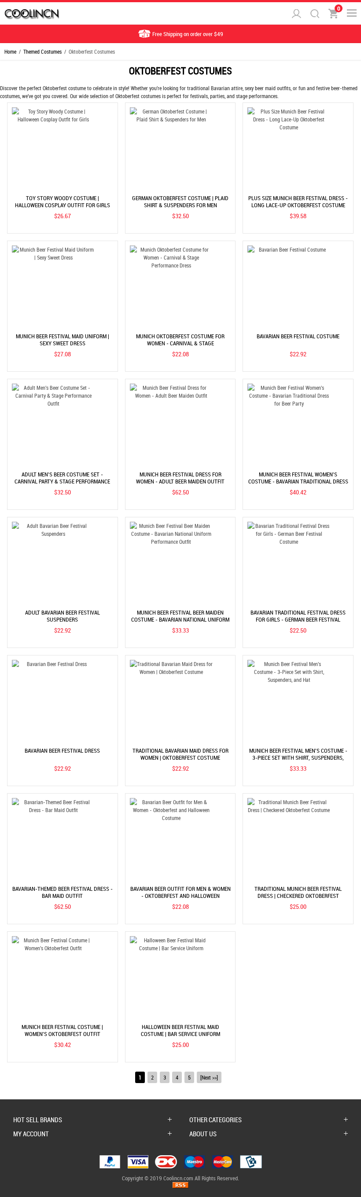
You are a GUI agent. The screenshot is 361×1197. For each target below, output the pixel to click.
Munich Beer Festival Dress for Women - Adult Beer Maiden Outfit (180, 477)
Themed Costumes (42, 51)
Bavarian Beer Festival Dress (62, 750)
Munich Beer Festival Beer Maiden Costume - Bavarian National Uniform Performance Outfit (180, 619)
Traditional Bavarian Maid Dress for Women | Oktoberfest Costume (180, 754)
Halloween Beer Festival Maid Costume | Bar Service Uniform (180, 1030)
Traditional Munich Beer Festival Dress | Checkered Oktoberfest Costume (298, 896)
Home (10, 51)
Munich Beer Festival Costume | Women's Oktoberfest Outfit (62, 1030)
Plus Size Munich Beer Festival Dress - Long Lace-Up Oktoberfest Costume (298, 201)
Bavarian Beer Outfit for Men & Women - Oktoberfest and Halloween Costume (180, 896)
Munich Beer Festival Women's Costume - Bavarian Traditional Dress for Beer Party (298, 481)
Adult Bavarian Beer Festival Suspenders (62, 615)
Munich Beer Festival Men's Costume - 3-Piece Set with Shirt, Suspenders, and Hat (298, 758)
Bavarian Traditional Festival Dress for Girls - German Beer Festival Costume (298, 619)
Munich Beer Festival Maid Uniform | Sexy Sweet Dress (62, 339)
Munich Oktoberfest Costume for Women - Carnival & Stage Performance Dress (180, 343)
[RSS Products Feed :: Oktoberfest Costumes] (180, 1186)
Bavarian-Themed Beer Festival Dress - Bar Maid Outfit (62, 892)
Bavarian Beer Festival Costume (298, 336)
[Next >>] (209, 1077)
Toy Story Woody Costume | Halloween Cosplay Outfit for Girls (62, 201)
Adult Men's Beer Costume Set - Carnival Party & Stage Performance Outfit (62, 481)
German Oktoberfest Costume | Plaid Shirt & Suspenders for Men (180, 201)
